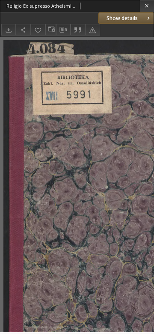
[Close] (147, 6)
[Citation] (78, 30)
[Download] (8, 30)
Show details (122, 18)
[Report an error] (92, 30)
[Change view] (50, 30)
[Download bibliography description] (63, 30)
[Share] (23, 30)
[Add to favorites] (38, 30)
